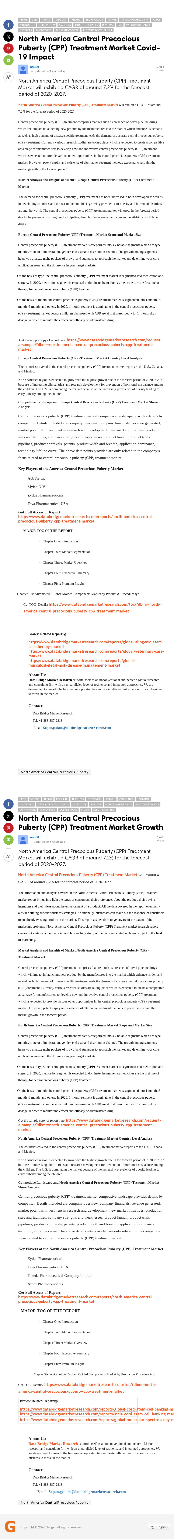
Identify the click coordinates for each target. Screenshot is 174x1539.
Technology (94, 19)
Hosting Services (86, 24)
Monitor (144, 799)
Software (94, 799)
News (23, 19)
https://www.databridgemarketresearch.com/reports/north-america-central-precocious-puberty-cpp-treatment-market (85, 1299)
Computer (126, 799)
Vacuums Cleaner (138, 24)
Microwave (43, 30)
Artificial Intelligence (53, 804)
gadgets (65, 24)
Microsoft (27, 24)
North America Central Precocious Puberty (54, 772)
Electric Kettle (103, 809)
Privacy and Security (135, 19)
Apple (156, 19)
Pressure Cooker (67, 30)
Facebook (79, 804)
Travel (112, 19)
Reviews (107, 24)
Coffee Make (68, 809)
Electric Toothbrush (97, 30)
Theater (75, 19)
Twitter (96, 804)
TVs (119, 24)
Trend (46, 19)
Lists (35, 19)
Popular (60, 19)
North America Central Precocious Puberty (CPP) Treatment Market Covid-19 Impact (89, 47)
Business (78, 799)
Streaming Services (119, 804)
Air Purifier (47, 809)
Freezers (26, 30)
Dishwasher (28, 809)
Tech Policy (47, 24)
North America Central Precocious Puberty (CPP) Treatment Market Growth (90, 823)
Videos (34, 799)
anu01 (34, 67)
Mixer (85, 809)
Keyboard (26, 804)
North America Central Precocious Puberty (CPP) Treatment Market (68, 105)
